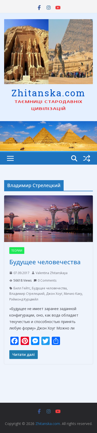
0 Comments (47, 280)
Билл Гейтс (21, 288)
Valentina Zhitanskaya (52, 273)
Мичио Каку (73, 293)
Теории (16, 250)
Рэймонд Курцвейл (23, 299)
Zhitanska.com (48, 93)
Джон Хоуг (54, 293)
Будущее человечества (45, 262)
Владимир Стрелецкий (26, 293)
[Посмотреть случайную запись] (86, 158)
